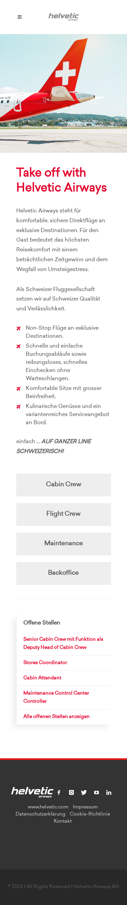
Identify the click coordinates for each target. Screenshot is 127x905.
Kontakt (63, 821)
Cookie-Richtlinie (90, 814)
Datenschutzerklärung (40, 814)
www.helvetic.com (48, 807)
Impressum (85, 807)
